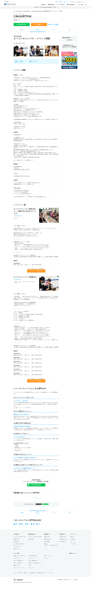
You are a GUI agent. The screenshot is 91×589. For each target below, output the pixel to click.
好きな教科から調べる (63, 539)
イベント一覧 (34, 61)
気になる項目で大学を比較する (19, 543)
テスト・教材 (80, 4)
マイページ (72, 534)
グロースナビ (31, 567)
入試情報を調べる (17, 541)
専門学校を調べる (51, 4)
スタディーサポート (17, 558)
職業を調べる (46, 534)
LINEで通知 (21, 24)
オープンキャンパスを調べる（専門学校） (35, 536)
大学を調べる (43, 4)
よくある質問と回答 (32, 572)
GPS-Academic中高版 (32, 555)
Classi (30, 565)
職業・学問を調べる (71, 4)
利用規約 (24, 572)
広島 (34, 524)
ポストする (39, 504)
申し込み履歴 (72, 539)
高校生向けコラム (17, 548)
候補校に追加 (52, 24)
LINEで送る (46, 504)
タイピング (46, 558)
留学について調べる (17, 546)
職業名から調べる (47, 536)
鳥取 (16, 524)
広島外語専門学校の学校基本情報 (37, 11)
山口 (39, 524)
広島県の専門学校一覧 (27, 11)
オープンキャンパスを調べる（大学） (20, 536)
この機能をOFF (69, 39)
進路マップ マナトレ (47, 555)
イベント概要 (20, 61)
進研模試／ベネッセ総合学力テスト (20, 555)
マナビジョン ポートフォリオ (18, 567)
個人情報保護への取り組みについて (64, 579)
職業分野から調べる (47, 539)
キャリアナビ (31, 558)
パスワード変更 (73, 543)
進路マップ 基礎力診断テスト (18, 560)
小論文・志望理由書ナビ (33, 560)
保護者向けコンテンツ (73, 553)
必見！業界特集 (30, 539)
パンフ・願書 (39, 24)
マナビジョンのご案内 (17, 572)
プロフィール (72, 541)
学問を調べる (62, 534)
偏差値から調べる (17, 539)
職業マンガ (51, 544)
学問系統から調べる (63, 536)
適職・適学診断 (46, 541)
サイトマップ (51, 572)
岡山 (28, 524)
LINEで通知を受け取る (36, 484)
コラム (86, 4)
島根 (22, 524)
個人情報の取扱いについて (42, 572)
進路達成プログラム (17, 565)
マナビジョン (10, 4)
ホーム (15, 11)
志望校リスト (72, 536)
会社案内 (75, 579)
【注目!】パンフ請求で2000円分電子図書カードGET (45, 7)
